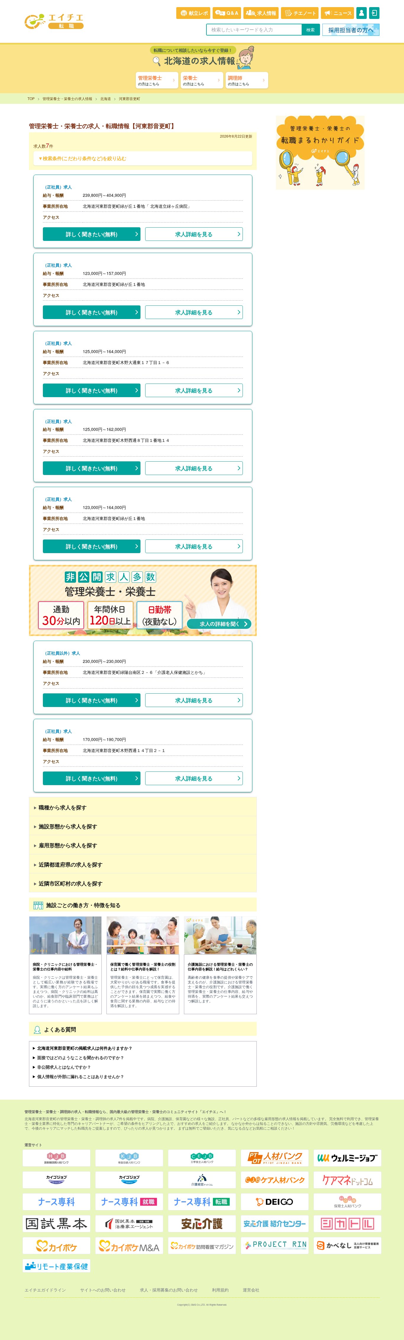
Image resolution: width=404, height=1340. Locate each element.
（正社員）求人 (57, 187)
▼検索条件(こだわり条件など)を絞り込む (82, 158)
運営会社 (251, 1290)
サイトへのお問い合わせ (103, 1290)
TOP (31, 98)
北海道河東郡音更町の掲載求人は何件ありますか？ (84, 1048)
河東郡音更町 (129, 98)
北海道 (105, 98)
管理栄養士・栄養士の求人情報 (67, 98)
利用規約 (220, 1290)
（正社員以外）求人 (61, 653)
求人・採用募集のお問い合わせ (169, 1290)
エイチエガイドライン (45, 1290)
